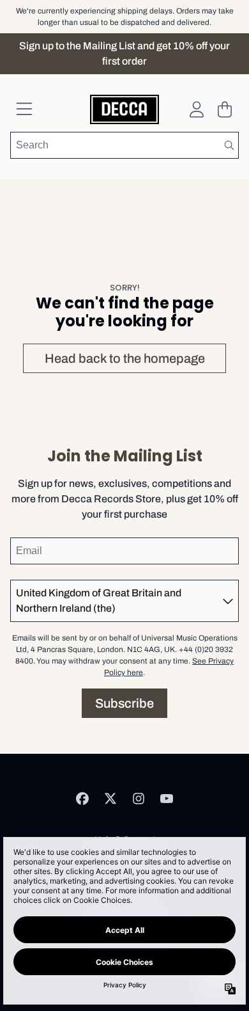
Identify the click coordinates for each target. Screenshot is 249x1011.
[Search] (228, 145)
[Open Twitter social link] (110, 798)
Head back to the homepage (125, 358)
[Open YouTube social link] (167, 798)
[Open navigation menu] (24, 109)
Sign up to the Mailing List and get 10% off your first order (124, 53)
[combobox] (124, 145)
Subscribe (124, 703)
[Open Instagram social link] (138, 798)
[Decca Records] (125, 109)
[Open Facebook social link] (82, 798)
